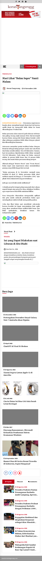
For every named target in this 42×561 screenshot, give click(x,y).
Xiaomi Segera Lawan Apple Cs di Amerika (17, 374)
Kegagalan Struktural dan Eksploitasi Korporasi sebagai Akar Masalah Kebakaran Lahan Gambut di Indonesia (26, 520)
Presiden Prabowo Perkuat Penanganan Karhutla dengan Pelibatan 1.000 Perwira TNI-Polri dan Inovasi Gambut (26, 506)
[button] (22, 66)
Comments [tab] (33, 482)
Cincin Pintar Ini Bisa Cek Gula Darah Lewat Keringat (19, 402)
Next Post (8, 231)
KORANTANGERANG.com (11, 123)
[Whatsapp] (4, 116)
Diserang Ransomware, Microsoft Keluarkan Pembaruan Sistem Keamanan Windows (18, 432)
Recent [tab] (20, 482)
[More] (24, 116)
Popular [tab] (9, 482)
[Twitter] (12, 116)
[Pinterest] (16, 116)
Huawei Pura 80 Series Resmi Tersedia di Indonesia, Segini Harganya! (20, 462)
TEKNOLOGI (7, 74)
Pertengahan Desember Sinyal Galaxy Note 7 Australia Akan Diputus (20, 319)
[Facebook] (8, 116)
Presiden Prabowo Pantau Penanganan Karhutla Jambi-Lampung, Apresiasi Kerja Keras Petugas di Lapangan (26, 492)
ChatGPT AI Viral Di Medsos (15, 346)
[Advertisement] (21, 42)
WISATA (7, 236)
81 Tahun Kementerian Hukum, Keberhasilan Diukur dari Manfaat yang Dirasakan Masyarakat (26, 533)
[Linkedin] (20, 116)
